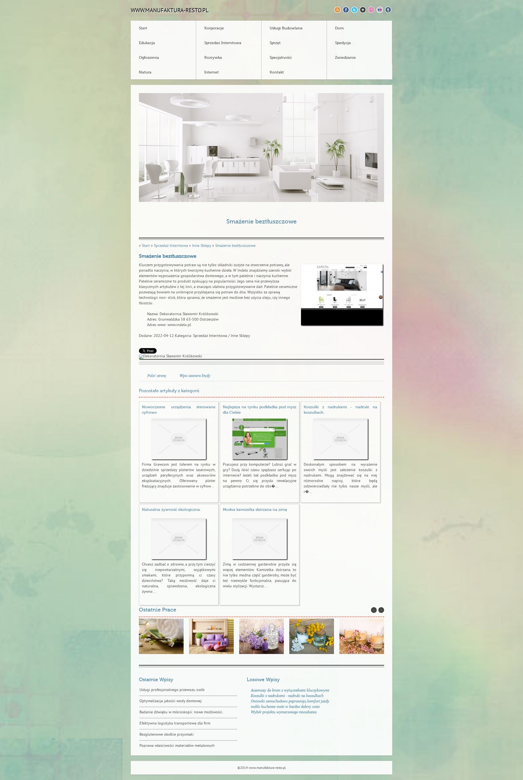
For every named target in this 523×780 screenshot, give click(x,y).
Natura (145, 72)
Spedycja (343, 43)
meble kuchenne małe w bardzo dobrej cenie (285, 706)
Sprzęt (275, 43)
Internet (211, 72)
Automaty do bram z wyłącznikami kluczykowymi (290, 690)
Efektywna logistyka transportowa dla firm (174, 723)
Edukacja (147, 43)
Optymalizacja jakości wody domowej (170, 701)
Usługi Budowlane (286, 28)
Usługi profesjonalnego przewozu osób (172, 690)
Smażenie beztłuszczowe (235, 246)
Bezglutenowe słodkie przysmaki (166, 734)
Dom (339, 28)
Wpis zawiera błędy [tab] (195, 375)
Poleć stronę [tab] (156, 375)
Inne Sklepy (201, 246)
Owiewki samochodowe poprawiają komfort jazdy (290, 701)
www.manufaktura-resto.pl (170, 10)
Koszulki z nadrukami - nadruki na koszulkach (287, 695)
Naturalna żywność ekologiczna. (171, 510)
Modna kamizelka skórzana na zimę (255, 510)
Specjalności (281, 58)
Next (381, 610)
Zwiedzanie (345, 58)
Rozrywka (213, 58)
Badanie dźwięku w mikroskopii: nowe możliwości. (181, 712)
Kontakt (277, 72)
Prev (374, 610)
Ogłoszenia (149, 58)
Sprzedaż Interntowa (222, 43)
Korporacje (214, 28)
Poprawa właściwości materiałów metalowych (177, 746)
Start (143, 28)
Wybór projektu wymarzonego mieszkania (284, 712)
